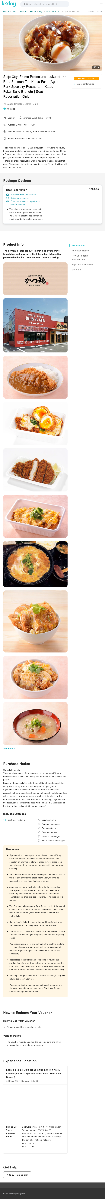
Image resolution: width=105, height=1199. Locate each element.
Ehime (33, 11)
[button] (9, 108)
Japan (14, 11)
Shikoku (23, 11)
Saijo (41, 11)
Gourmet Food (52, 11)
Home (6, 11)
